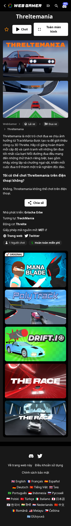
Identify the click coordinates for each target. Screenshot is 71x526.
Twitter (34, 236)
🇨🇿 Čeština (52, 511)
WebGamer (10, 124)
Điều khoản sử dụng (49, 465)
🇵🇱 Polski (12, 499)
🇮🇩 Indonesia (37, 493)
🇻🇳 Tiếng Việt (39, 487)
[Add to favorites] (6, 29)
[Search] (56, 6)
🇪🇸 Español (52, 481)
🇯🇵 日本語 (58, 499)
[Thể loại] (48, 5)
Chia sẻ (38, 203)
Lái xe (31, 124)
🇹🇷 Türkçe (27, 499)
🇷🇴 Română (19, 511)
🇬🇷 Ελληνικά (35, 516)
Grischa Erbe (33, 212)
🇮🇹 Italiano (43, 499)
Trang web (14, 236)
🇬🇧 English (18, 481)
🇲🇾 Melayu (36, 511)
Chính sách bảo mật (35, 472)
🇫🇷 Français (35, 481)
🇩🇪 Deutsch (20, 487)
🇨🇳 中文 (59, 505)
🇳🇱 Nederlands (42, 505)
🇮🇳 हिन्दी (26, 505)
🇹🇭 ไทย (54, 487)
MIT (41, 230)
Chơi (24, 29)
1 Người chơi (17, 242)
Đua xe (53, 124)
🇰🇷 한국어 (13, 505)
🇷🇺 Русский (55, 493)
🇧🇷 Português (17, 493)
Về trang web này (20, 465)
